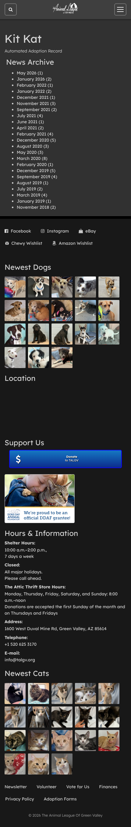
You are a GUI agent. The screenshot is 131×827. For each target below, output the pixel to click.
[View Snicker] (38, 740)
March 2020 (29, 158)
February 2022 (31, 85)
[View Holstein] (108, 717)
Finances (108, 786)
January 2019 (30, 201)
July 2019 (26, 189)
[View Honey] (15, 287)
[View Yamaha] (62, 693)
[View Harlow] (15, 693)
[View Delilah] (15, 740)
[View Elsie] (108, 740)
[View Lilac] (62, 334)
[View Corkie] (15, 310)
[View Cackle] (85, 740)
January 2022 (31, 91)
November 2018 (33, 207)
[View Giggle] (62, 740)
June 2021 (27, 122)
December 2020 (33, 140)
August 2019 (29, 183)
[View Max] (85, 287)
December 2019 (33, 170)
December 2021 (33, 97)
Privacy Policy (19, 799)
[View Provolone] (38, 764)
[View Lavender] (38, 334)
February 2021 (31, 134)
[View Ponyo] (38, 310)
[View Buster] (62, 287)
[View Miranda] (62, 310)
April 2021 (27, 128)
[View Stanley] (15, 334)
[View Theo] (108, 287)
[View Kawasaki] (108, 693)
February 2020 (32, 164)
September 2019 (33, 176)
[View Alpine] (62, 357)
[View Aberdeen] (62, 717)
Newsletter (16, 786)
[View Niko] (108, 310)
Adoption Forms (60, 799)
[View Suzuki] (85, 693)
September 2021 (33, 109)
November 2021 (33, 103)
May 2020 (27, 152)
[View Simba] (15, 764)
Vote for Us (78, 786)
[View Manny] (15, 357)
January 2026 (31, 79)
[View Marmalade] (62, 764)
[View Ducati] (15, 717)
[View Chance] (38, 287)
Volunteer (46, 786)
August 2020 (29, 146)
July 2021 (26, 115)
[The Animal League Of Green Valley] (65, 8)
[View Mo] (108, 334)
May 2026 (26, 73)
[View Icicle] (38, 357)
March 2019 (28, 195)
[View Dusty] (85, 310)
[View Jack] (85, 334)
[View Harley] (38, 717)
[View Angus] (85, 717)
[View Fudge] (38, 693)
